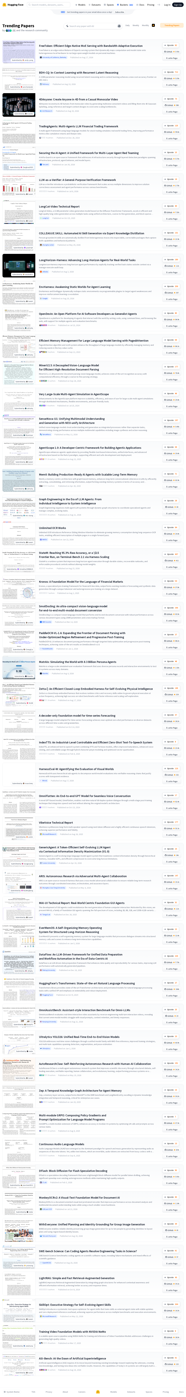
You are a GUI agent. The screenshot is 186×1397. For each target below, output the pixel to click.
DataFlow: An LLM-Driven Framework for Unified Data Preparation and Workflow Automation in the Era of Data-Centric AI (80, 956)
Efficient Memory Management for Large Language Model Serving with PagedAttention (94, 340)
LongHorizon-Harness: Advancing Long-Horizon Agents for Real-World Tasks (87, 260)
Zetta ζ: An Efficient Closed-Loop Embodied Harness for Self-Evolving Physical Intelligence (96, 689)
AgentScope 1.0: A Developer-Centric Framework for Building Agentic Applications (90, 447)
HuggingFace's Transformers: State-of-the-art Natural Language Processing (87, 983)
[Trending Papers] (153, 25)
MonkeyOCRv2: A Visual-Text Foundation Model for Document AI (79, 1197)
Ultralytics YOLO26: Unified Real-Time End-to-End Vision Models (79, 1037)
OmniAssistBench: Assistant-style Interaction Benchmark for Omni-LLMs (84, 1010)
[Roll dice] (119, 26)
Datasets (96, 4)
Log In (167, 4)
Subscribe (119, 12)
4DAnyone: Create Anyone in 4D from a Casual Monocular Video (78, 99)
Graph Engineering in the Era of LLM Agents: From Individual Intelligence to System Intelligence (70, 501)
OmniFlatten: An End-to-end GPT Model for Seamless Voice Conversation (85, 796)
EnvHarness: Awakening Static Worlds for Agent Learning (75, 287)
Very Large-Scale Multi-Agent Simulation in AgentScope (74, 394)
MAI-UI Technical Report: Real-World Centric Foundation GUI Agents (82, 903)
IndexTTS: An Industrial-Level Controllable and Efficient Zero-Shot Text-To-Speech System (95, 742)
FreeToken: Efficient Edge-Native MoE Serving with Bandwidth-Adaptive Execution (91, 46)
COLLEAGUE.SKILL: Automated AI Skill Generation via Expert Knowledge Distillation (91, 233)
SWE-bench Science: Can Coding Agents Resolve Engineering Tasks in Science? (88, 1251)
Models (81, 4)
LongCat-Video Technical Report (59, 206)
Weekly (136, 25)
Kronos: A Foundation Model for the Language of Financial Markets (81, 581)
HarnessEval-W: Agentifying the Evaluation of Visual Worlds (76, 769)
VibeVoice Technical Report (56, 822)
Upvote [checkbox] (172, 45)
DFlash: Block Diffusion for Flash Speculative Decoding (73, 1171)
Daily (128, 25)
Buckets (126, 4)
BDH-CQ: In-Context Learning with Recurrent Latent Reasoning (78, 72)
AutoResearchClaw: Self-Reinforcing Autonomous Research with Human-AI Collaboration (95, 1064)
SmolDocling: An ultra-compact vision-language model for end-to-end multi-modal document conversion (73, 608)
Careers (81, 1392)
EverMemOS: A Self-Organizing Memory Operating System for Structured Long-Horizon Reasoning (70, 930)
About (65, 1392)
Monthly (145, 25)
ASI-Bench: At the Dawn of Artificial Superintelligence (72, 1358)
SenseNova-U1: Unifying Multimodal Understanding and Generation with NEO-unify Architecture (72, 421)
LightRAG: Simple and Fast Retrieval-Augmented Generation (77, 1278)
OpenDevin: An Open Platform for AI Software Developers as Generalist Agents (88, 314)
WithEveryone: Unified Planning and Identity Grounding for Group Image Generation (92, 1224)
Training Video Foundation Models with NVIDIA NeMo (72, 1331)
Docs (141, 4)
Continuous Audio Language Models (61, 1144)
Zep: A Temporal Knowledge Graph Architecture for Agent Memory (80, 1090)
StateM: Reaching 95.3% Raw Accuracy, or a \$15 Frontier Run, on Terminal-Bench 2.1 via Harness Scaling (74, 555)
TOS (33, 1392)
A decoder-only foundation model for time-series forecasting (77, 715)
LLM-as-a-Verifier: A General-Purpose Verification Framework (77, 180)
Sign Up (178, 4)
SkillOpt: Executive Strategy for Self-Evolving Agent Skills (75, 1304)
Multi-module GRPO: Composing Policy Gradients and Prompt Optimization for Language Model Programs (72, 1117)
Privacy (49, 1392)
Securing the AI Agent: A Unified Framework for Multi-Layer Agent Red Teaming (89, 153)
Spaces (110, 4)
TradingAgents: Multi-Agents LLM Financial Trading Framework (78, 126)
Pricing (150, 4)
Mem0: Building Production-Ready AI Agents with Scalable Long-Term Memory (88, 474)
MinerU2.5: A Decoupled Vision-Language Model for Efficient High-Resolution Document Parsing (69, 367)
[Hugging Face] (98, 1392)
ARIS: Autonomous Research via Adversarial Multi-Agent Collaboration (83, 876)
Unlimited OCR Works (52, 528)
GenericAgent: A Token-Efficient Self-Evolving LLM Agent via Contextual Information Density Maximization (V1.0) (75, 849)
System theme (13, 1392)
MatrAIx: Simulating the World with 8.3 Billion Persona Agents (77, 662)
